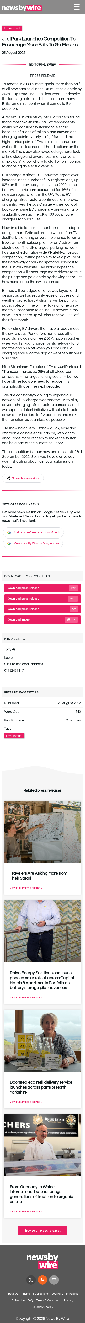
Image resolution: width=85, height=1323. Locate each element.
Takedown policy (42, 1307)
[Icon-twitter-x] (31, 1280)
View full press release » (26, 888)
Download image (41, 619)
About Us (12, 1293)
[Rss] (42, 1280)
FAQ (30, 1300)
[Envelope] (54, 1280)
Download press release (41, 588)
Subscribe (18, 1300)
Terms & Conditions (48, 1300)
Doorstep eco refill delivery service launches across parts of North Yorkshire (41, 1087)
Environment (12, 28)
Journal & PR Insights (65, 1293)
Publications (41, 1293)
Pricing (25, 1293)
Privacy (68, 1300)
